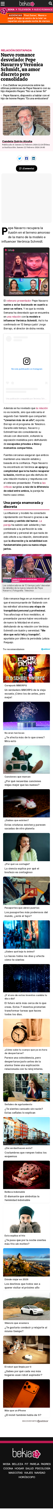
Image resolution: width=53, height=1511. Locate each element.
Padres (46, 1464)
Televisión (24, 9)
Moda (6, 1464)
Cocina (8, 1468)
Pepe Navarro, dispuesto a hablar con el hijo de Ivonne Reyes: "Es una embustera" (25, 97)
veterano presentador (18, 300)
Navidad (39, 1473)
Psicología (42, 1468)
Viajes (28, 1473)
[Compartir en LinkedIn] (33, 158)
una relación (14, 316)
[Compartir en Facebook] (26, 158)
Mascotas (16, 1473)
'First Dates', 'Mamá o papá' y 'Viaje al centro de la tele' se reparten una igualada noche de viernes (29, 18)
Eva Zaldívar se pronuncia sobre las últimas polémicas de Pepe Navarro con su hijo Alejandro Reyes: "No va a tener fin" (25, 88)
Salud (29, 1468)
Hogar (19, 1468)
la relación (42, 408)
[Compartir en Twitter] (19, 158)
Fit (26, 1464)
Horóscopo (27, 1477)
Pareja (34, 1464)
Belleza (17, 1464)
